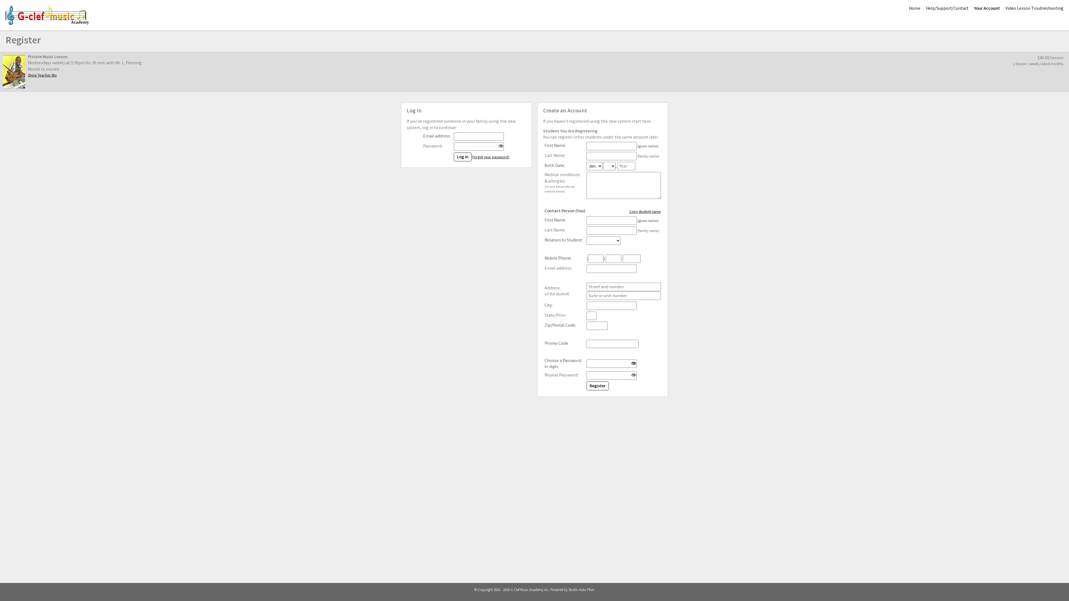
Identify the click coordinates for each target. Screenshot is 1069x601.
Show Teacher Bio (42, 75)
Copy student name (645, 212)
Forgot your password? (491, 157)
